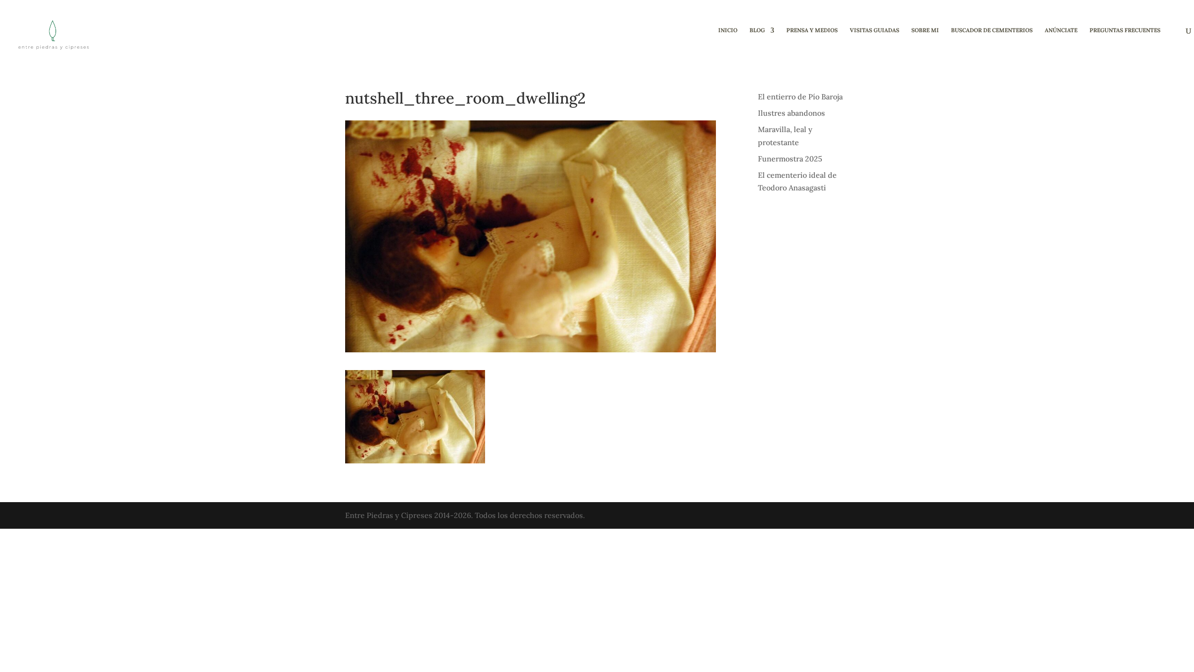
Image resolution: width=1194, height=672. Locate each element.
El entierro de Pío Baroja (800, 96)
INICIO (727, 30)
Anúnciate (1061, 30)
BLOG (757, 30)
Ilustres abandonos (791, 113)
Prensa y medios (812, 30)
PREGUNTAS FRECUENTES (1125, 30)
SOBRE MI (925, 30)
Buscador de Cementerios (992, 30)
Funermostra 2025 (790, 158)
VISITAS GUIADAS (874, 30)
